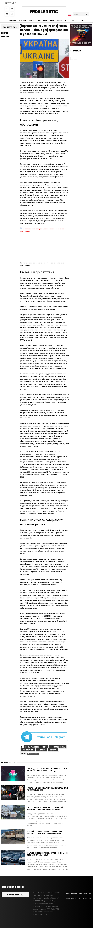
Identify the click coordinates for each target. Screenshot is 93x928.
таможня (41, 750)
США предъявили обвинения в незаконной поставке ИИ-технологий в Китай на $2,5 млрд (47, 769)
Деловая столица (33, 754)
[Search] (87, 14)
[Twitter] (12, 14)
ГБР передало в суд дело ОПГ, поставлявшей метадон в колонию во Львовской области (45, 808)
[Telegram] (7, 14)
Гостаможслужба (58, 747)
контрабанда (27, 750)
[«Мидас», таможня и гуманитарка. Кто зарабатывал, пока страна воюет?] (13, 792)
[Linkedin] (12, 9)
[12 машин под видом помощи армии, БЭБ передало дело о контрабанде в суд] (13, 857)
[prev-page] (71, 58)
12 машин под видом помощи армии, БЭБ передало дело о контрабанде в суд (47, 854)
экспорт (53, 750)
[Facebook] (7, 9)
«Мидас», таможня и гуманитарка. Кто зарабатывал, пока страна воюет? (47, 789)
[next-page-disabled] (75, 58)
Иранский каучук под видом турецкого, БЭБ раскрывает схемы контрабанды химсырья (44, 832)
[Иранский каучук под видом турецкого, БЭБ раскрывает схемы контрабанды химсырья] (13, 836)
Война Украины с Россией (35, 747)
